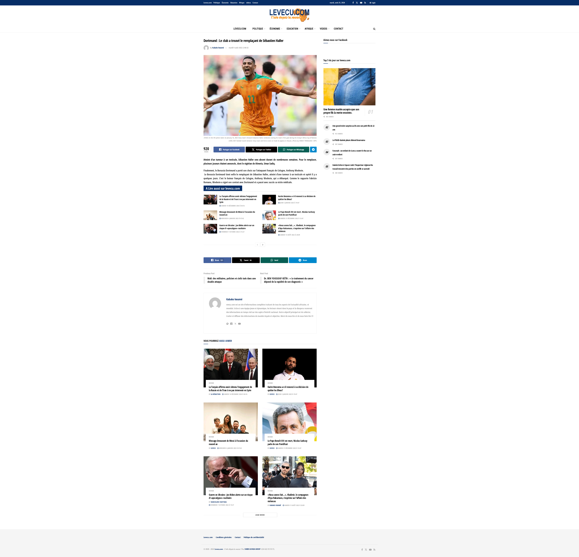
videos (248, 2)
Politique (217, 2)
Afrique (241, 2)
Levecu (272, 394)
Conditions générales (224, 537)
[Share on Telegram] (313, 149)
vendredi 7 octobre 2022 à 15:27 (232, 232)
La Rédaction (215, 394)
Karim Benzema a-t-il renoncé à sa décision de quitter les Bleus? (288, 388)
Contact (255, 2)
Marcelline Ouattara (219, 502)
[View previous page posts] (257, 245)
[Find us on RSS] (365, 3)
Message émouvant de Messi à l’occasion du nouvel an (228, 442)
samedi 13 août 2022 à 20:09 (290, 235)
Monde (211, 383)
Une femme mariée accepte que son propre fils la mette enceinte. (341, 111)
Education (233, 2)
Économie (225, 2)
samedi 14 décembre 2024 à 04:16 (233, 206)
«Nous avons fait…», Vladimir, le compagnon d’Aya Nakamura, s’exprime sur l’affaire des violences (297, 228)
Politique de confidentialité (254, 537)
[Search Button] (374, 29)
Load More (260, 515)
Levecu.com (208, 2)
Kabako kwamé (218, 47)
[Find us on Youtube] (361, 3)
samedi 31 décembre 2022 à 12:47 (291, 218)
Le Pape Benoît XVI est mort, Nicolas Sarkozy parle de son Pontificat (296, 213)
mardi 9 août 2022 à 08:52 (238, 47)
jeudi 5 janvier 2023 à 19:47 (289, 203)
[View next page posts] (263, 245)
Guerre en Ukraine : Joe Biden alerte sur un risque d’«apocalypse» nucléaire (236, 227)
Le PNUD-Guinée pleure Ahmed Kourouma (348, 140)
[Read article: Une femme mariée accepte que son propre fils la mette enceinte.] (349, 86)
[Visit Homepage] (289, 15)
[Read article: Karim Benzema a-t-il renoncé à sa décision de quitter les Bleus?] (269, 199)
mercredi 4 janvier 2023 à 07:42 (232, 218)
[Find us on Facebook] (353, 3)
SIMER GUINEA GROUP (252, 549)
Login (373, 2)
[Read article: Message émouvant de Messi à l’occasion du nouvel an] (210, 215)
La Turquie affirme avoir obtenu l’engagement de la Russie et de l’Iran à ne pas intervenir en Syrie (238, 199)
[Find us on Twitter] (357, 3)
